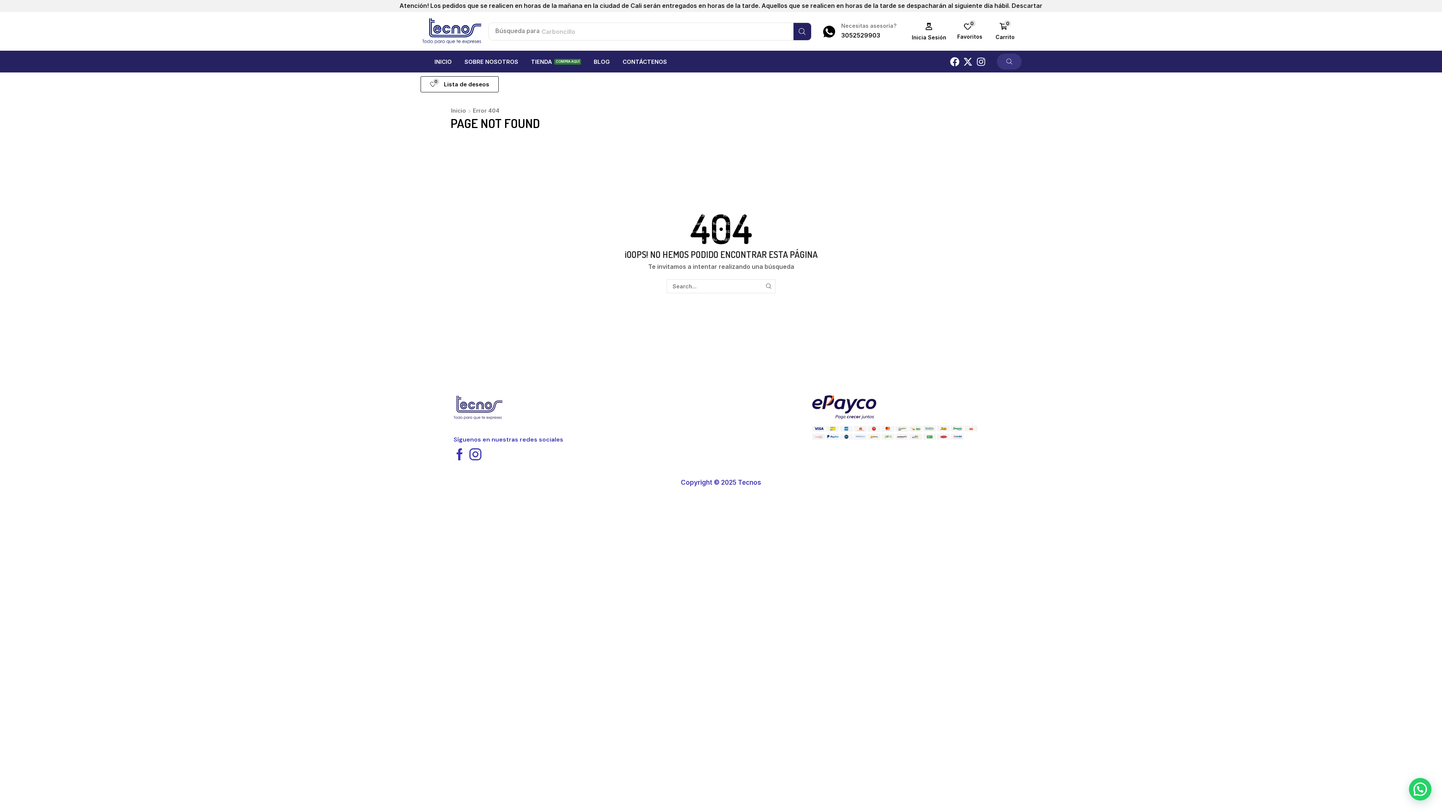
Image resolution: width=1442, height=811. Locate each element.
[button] (929, 31)
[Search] (802, 31)
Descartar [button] (1027, 5)
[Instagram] (981, 61)
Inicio (458, 110)
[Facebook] (954, 61)
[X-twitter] (968, 61)
